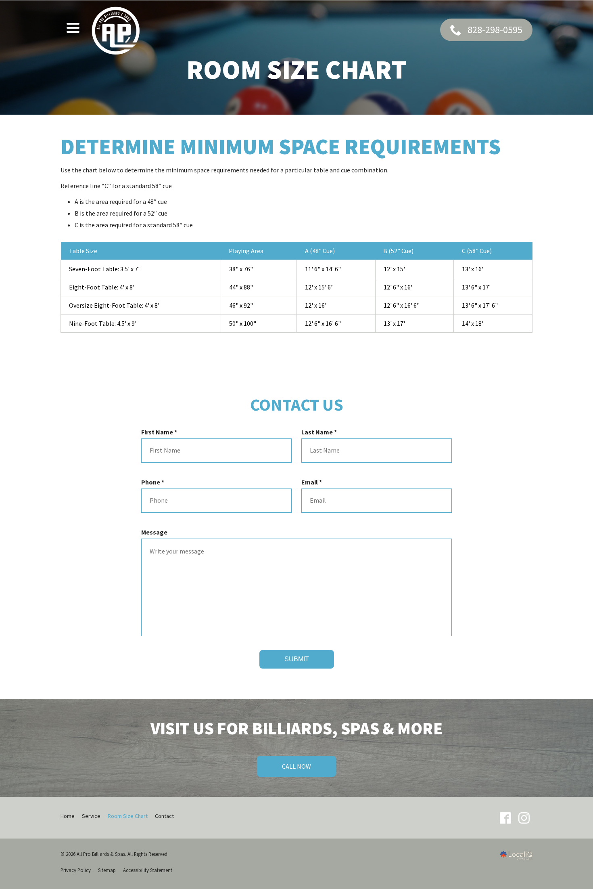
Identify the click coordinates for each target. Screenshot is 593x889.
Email (313, 482)
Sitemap (107, 870)
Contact (164, 816)
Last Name (320, 432)
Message (154, 532)
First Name (161, 432)
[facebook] (505, 817)
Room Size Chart (296, 69)
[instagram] (523, 817)
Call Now (296, 766)
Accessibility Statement (147, 870)
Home (68, 816)
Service (91, 816)
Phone (154, 482)
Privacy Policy (76, 870)
